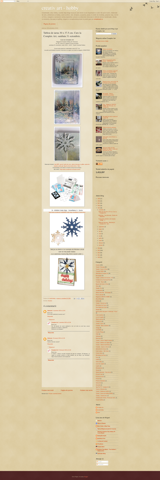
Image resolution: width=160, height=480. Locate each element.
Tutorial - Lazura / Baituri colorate (104, 340)
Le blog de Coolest (102, 441)
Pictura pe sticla (100, 376)
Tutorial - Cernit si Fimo (101, 269)
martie (100, 240)
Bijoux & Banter (102, 423)
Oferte (97, 286)
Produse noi (99, 321)
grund (61, 164)
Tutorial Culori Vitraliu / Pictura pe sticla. (105, 397)
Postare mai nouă (47, 390)
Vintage (98, 327)
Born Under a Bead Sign (104, 426)
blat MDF (56, 164)
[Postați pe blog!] (79, 298)
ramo (99, 412)
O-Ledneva (100, 444)
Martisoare (98, 338)
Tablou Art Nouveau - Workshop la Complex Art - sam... (106, 223)
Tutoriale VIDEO (100, 271)
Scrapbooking (99, 290)
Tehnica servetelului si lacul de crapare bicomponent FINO (110, 71)
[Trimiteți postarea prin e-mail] (74, 298)
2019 (99, 198)
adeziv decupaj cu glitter (78, 164)
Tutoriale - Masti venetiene (102, 325)
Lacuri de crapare (100, 363)
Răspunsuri (51, 319)
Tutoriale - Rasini (100, 282)
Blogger (86, 476)
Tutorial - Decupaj (100, 267)
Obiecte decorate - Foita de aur (103, 372)
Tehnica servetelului (107, 49)
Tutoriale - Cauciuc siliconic (102, 346)
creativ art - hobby (60, 7)
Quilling (97, 301)
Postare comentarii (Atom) (55, 393)
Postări (100, 461)
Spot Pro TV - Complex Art (102, 387)
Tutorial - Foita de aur (101, 303)
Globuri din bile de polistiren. (109, 127)
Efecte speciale (99, 294)
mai (100, 236)
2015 (99, 208)
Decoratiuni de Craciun (101, 305)
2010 (99, 257)
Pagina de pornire (50, 24)
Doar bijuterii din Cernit (101, 307)
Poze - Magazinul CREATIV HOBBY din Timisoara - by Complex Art (109, 106)
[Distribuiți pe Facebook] (82, 298)
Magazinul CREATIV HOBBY (103, 296)
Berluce (100, 420)
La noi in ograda (100, 317)
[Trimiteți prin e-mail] (77, 298)
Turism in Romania (100, 389)
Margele (98, 309)
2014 (99, 248)
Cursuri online (99, 353)
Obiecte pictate (99, 319)
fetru (79, 166)
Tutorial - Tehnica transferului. (103, 344)
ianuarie (101, 245)
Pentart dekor (101, 446)
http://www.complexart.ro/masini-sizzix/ (70, 169)
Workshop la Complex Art (102, 273)
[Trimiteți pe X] (80, 298)
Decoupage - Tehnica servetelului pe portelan (108, 94)
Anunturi (50, 300)
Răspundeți (50, 316)
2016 (99, 205)
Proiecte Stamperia (100, 380)
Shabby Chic (99, 288)
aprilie (100, 238)
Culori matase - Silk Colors (102, 351)
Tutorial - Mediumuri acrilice (102, 391)
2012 (99, 252)
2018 (99, 201)
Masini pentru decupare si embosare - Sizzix (106, 311)
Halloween (98, 336)
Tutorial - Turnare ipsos (101, 395)
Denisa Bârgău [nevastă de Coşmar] (107, 428)
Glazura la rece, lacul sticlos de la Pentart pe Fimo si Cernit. (110, 82)
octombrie (101, 209)
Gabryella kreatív (102, 435)
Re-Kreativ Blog (102, 453)
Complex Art (55, 322)
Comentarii (100, 464)
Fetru (97, 357)
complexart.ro (98, 19)
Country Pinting (99, 332)
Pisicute (98, 378)
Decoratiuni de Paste (101, 355)
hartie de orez (67, 164)
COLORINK (98, 329)
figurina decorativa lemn (70, 166)
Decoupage (98, 275)
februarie (101, 243)
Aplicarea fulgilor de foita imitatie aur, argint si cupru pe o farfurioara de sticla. (110, 149)
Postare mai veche (86, 390)
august (100, 229)
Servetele (98, 385)
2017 (99, 203)
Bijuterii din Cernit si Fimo (102, 284)
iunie (100, 233)
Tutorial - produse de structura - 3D (104, 277)
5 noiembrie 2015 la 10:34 (59, 310)
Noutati (97, 370)
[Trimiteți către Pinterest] (83, 298)
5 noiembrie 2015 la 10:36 (64, 322)
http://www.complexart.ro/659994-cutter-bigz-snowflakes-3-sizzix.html (67, 212)
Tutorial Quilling (99, 399)
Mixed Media (99, 299)
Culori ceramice (99, 315)
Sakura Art (98, 382)
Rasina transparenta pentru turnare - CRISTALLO (109, 60)
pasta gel (60, 166)
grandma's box (101, 438)
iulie (100, 231)
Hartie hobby (99, 361)
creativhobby (101, 410)
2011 (99, 255)
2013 (99, 250)
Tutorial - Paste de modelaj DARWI (104, 393)
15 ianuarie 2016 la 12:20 (59, 338)
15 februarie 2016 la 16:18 (64, 350)
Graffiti (97, 359)
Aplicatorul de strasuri (101, 349)
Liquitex (98, 366)
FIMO (97, 334)
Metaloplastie (99, 368)
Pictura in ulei (99, 374)
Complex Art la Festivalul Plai (103, 279)
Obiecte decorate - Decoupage (103, 292)
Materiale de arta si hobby (102, 41)
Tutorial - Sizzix (99, 323)
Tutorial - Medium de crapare (103, 342)
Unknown (49, 310)
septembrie (101, 226)
